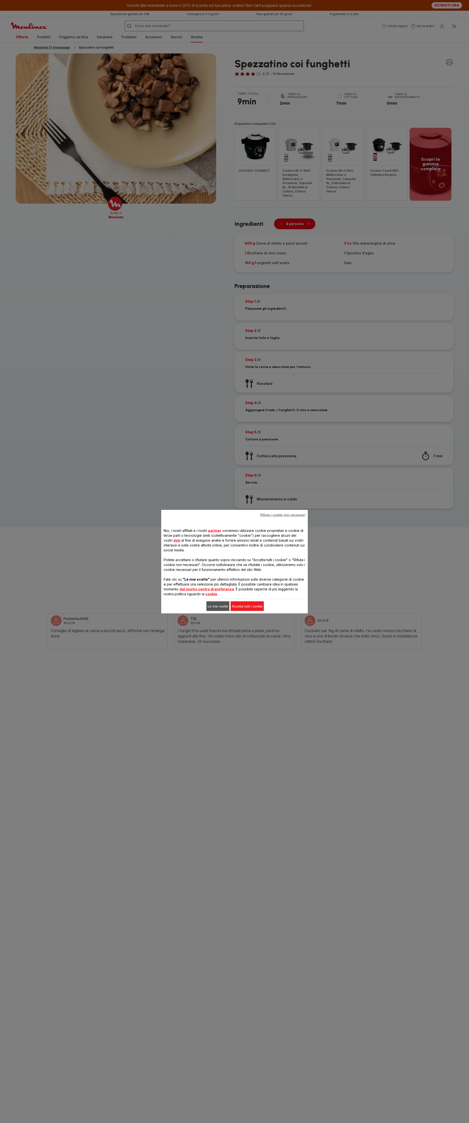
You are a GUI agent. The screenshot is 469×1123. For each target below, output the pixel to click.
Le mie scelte (218, 606)
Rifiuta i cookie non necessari (282, 515)
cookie (211, 594)
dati (176, 540)
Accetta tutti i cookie (247, 606)
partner (214, 530)
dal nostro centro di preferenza (207, 589)
